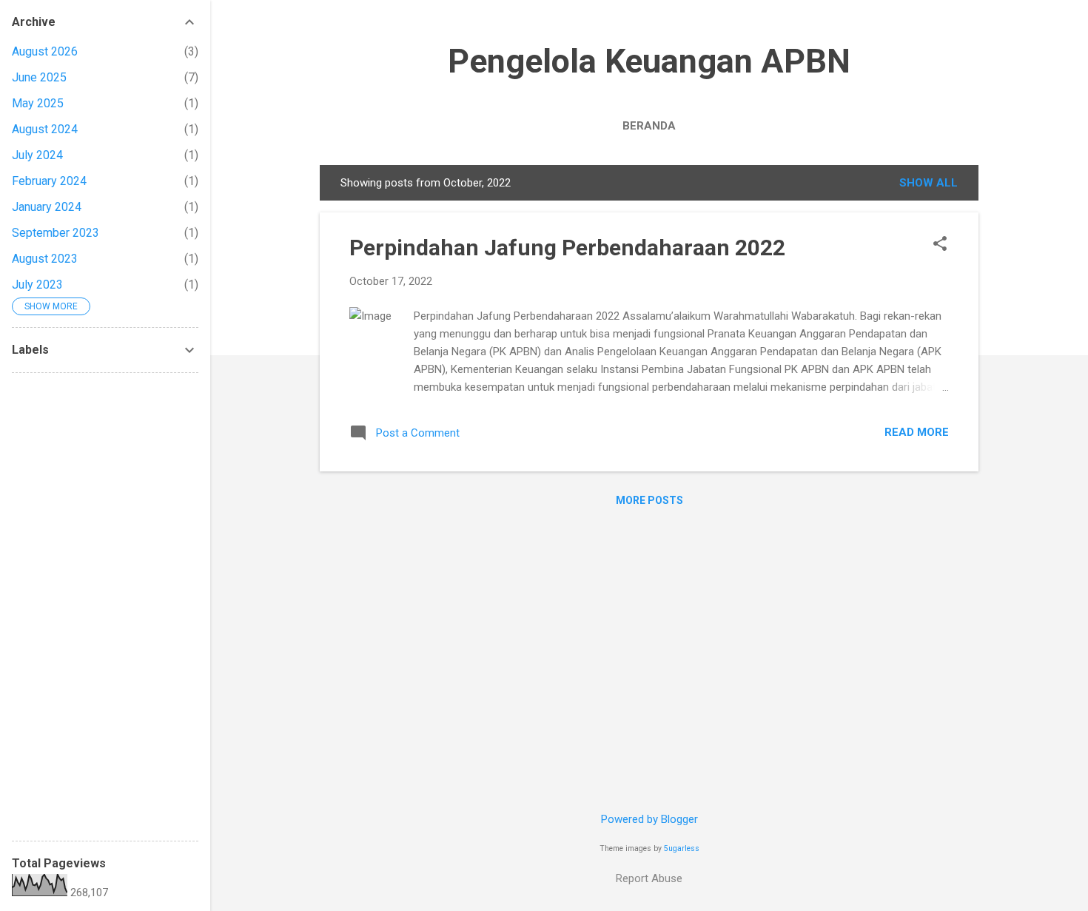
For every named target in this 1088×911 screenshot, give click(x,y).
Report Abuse (649, 878)
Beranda (649, 125)
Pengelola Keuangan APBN (649, 61)
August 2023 (45, 259)
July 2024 (37, 155)
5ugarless (681, 848)
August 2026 (45, 51)
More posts (649, 500)
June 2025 (39, 77)
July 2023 (37, 285)
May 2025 (38, 103)
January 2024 (46, 207)
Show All (928, 182)
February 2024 (49, 181)
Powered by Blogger (649, 819)
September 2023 (55, 233)
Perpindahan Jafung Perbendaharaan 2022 (567, 247)
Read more (916, 432)
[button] (940, 245)
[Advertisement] (105, 607)
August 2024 (45, 129)
